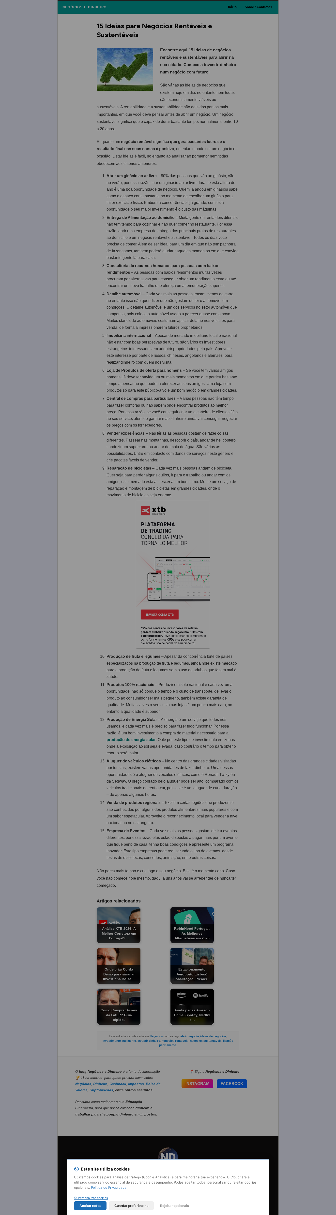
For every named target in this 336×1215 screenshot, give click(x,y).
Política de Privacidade (108, 1187)
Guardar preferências (131, 1206)
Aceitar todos (90, 1206)
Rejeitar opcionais (174, 1206)
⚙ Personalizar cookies (91, 1198)
